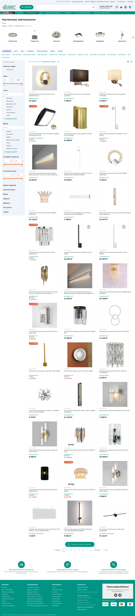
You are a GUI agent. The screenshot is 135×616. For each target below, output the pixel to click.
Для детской (53, 54)
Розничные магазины (64, 1)
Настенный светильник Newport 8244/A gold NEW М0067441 (114, 213)
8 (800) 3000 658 (106, 6)
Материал (30, 51)
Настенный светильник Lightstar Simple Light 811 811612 (78, 134)
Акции (87, 1)
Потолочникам (57, 603)
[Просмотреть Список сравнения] (121, 8)
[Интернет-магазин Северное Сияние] (9, 7)
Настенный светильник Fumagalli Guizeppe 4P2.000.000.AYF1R (44, 134)
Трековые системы (8, 598)
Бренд (53, 51)
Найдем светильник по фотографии (113, 570)
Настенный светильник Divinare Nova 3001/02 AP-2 (42, 253)
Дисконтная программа (34, 601)
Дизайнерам (56, 596)
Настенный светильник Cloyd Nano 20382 (78, 371)
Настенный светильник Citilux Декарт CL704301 (77, 94)
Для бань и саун (83, 54)
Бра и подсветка (7, 589)
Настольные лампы (8, 592)
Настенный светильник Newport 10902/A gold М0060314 (115, 292)
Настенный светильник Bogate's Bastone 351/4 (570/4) (43, 450)
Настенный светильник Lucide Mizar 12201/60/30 (112, 529)
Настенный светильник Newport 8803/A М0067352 (42, 213)
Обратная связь (57, 589)
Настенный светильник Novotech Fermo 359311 (78, 253)
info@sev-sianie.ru (83, 595)
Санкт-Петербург (88, 607)
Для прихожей (42, 54)
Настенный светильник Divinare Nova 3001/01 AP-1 (79, 332)
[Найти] (93, 7)
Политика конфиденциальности (37, 605)
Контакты (130, 1)
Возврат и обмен (32, 592)
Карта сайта (52, 614)
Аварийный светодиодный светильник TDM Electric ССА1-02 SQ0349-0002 (44, 529)
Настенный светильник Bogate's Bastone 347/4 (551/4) (113, 490)
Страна (60, 51)
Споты (4, 601)
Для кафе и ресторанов (98, 54)
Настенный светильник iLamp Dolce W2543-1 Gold (79, 450)
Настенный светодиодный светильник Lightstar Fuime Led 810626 (77, 213)
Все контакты (81, 609)
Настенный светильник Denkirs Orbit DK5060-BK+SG (42, 94)
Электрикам (56, 601)
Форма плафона (42, 51)
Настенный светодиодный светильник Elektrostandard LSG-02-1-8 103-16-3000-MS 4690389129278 (43, 173)
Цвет (22, 51)
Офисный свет (6, 603)
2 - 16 (105, 550)
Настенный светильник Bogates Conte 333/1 (114, 410)
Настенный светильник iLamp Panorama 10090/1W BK (43, 490)
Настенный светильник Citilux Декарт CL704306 (112, 94)
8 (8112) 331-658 (82, 589)
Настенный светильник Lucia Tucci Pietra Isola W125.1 (43, 332)
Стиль (16, 51)
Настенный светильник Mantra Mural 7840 (114, 331)
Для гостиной (16, 54)
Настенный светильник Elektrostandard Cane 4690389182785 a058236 (78, 529)
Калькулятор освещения (35, 598)
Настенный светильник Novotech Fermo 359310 (113, 253)
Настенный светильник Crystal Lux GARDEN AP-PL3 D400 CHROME (44, 411)
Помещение (7, 51)
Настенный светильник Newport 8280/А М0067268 (113, 173)
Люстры (4, 587)
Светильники (6, 596)
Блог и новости (57, 594)
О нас (54, 587)
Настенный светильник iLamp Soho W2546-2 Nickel (79, 490)
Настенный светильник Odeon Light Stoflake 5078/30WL (79, 411)
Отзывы (54, 592)
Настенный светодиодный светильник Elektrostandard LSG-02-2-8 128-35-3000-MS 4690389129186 (78, 292)
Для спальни (6, 54)
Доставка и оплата (103, 1)
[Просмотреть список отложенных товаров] (116, 8)
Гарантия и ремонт (33, 589)
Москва (79, 607)
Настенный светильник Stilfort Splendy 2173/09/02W (112, 371)
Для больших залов (29, 54)
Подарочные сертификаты (35, 603)
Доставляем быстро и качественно (21, 570)
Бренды (93, 1)
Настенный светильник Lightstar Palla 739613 (44, 371)
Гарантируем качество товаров (67, 570)
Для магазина (112, 54)
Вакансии (55, 605)
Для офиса (122, 54)
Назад (4, 23)
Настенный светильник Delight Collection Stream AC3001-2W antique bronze (43, 292)
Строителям (56, 598)
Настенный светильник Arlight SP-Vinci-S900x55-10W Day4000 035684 (78, 173)
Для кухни (62, 54)
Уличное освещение (8, 605)
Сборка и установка (33, 594)
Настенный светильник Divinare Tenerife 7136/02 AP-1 (113, 450)
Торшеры (5, 594)
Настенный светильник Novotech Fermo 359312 (113, 134)
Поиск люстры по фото (34, 596)
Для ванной (72, 54)
